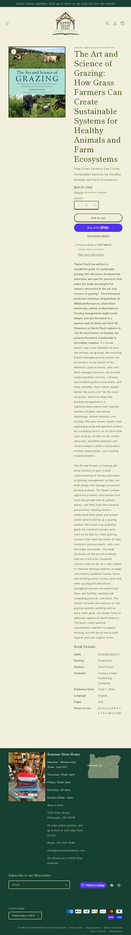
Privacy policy (76, 927)
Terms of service (98, 931)
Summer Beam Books (36, 927)
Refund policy (116, 931)
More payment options (98, 235)
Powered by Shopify (56, 927)
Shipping (78, 192)
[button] (7, 23)
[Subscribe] (66, 885)
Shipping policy (93, 927)
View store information (91, 254)
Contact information (113, 927)
